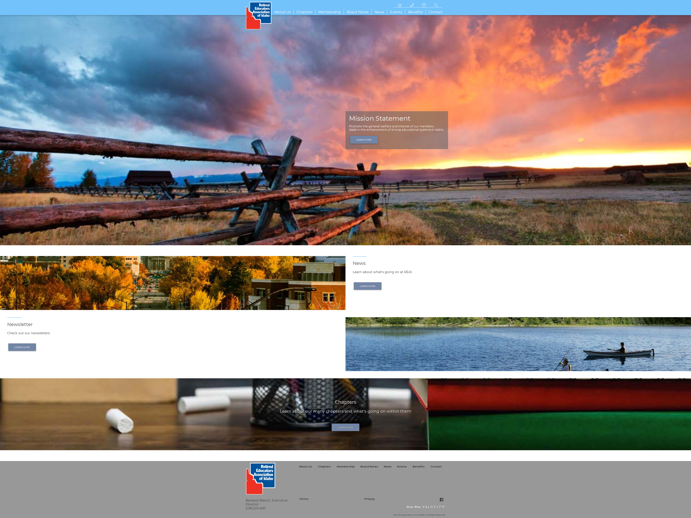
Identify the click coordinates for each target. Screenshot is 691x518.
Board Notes (358, 12)
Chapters (304, 12)
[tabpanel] (345, 130)
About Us (282, 12)
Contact (435, 12)
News (379, 12)
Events (396, 12)
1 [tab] (345, 243)
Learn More (364, 139)
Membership (329, 12)
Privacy (369, 499)
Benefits (415, 12)
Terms (303, 499)
